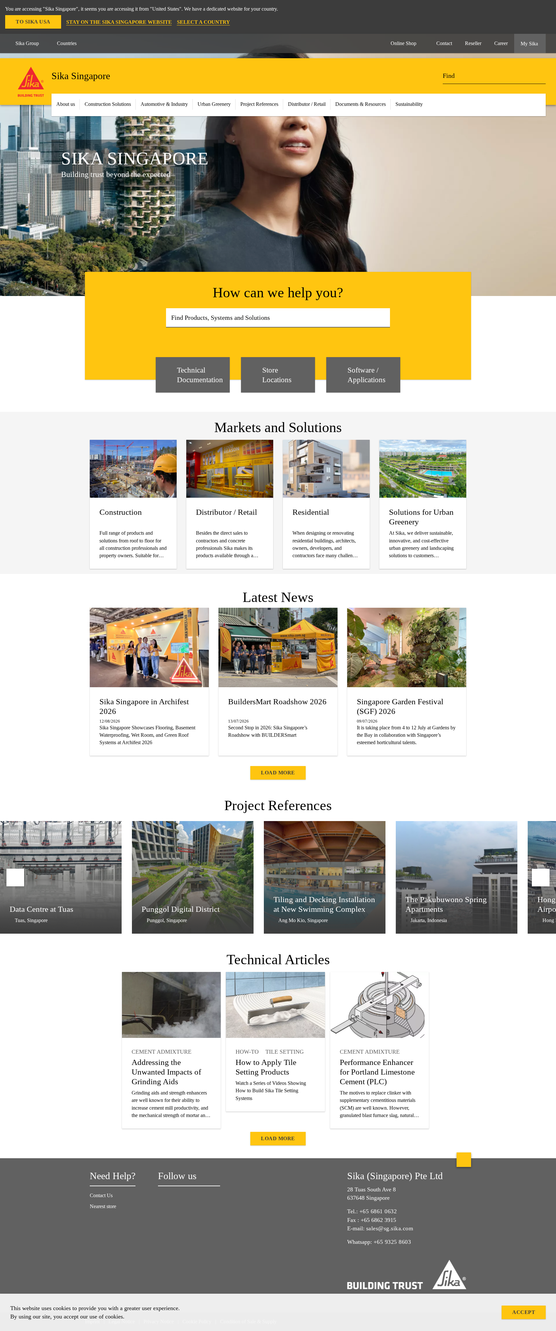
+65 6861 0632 (378, 1211)
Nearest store (103, 1206)
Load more (278, 772)
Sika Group (27, 43)
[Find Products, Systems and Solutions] (383, 318)
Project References (259, 104)
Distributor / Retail (307, 104)
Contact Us (101, 1195)
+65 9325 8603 (392, 1242)
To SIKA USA (33, 21)
